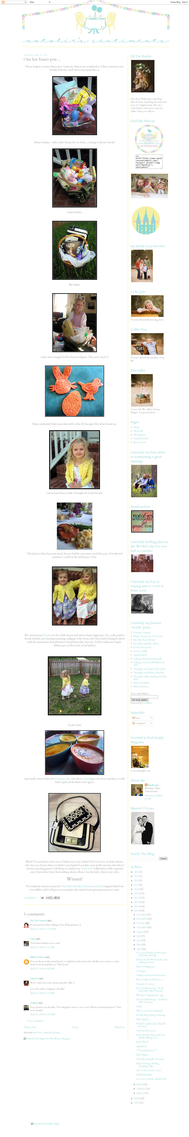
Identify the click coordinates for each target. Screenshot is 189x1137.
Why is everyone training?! (149, 1010)
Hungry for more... (145, 983)
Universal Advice (141, 682)
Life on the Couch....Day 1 (149, 1070)
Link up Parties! (140, 438)
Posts (137, 718)
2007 (136, 1102)
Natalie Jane (153, 785)
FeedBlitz (147, 702)
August (140, 931)
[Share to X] (53, 897)
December (142, 914)
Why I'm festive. (141, 686)
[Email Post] (42, 897)
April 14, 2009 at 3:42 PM (42, 968)
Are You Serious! (38, 920)
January (140, 1093)
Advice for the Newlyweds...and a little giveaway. (151, 961)
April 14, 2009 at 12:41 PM (43, 928)
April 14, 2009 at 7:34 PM (42, 993)
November (142, 918)
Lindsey (34, 1002)
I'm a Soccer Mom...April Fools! (151, 1078)
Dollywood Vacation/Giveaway (151, 975)
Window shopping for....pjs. (150, 995)
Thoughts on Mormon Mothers (148, 672)
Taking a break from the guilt (147, 658)
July (139, 936)
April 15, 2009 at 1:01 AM (42, 1014)
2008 (136, 1098)
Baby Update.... (143, 1019)
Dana (98, 886)
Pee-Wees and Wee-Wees (146, 643)
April (139, 949)
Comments (139, 723)
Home (75, 1027)
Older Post (119, 1027)
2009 (136, 910)
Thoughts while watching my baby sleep (150, 678)
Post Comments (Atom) (48, 1032)
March (140, 1084)
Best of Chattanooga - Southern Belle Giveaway (151, 1001)
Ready (139, 1006)
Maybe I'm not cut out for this (147, 636)
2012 (136, 897)
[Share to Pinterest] (58, 897)
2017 (136, 876)
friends (46, 635)
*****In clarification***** (146, 1050)
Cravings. (141, 970)
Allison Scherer (37, 957)
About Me (138, 430)
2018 (136, 871)
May (139, 944)
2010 (136, 906)
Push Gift (87, 868)
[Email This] (47, 897)
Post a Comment (35, 1020)
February (141, 1088)
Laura (32, 938)
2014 (136, 889)
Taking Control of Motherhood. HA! (149, 664)
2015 (136, 884)
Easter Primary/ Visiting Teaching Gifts (147, 1065)
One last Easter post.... (147, 1030)
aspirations (141, 1046)
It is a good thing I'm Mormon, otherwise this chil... (151, 954)
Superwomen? (140, 654)
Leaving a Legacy (141, 632)
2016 (136, 880)
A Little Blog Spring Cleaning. (151, 1015)
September (142, 927)
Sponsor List (139, 442)
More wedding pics (145, 966)
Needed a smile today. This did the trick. (150, 1025)
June (139, 940)
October (141, 923)
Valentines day (62, 778)
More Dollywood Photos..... (149, 979)
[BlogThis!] (50, 897)
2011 (136, 902)
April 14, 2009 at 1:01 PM (42, 947)
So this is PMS (140, 651)
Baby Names (142, 1054)
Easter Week (142, 1041)
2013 (136, 893)
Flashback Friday (144, 1074)
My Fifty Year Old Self (144, 639)
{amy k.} (34, 978)
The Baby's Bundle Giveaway (77, 886)
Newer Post (30, 1027)
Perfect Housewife (142, 647)
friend (87, 778)
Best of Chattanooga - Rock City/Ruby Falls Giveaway (149, 989)
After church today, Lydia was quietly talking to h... (150, 1036)
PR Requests (139, 434)
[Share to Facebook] (55, 897)
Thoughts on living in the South (149, 668)
